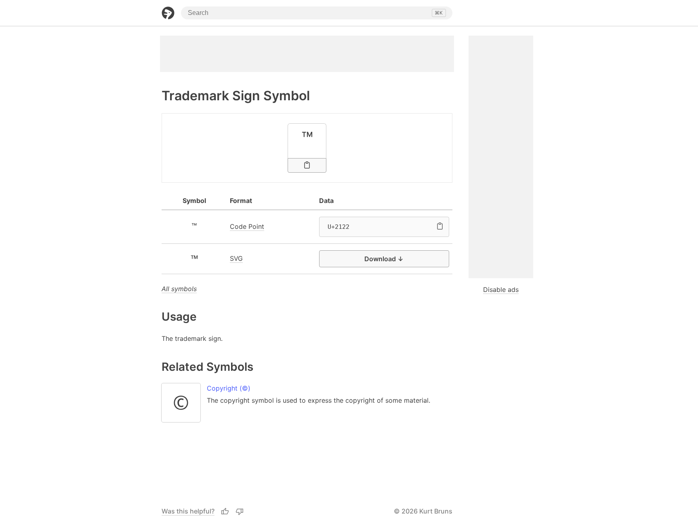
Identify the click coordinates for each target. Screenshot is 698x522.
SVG (236, 258)
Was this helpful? (188, 511)
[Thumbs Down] (239, 511)
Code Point (247, 226)
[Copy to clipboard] (307, 165)
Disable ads (501, 289)
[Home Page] (168, 12)
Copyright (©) (228, 388)
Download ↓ (384, 259)
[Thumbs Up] (225, 511)
